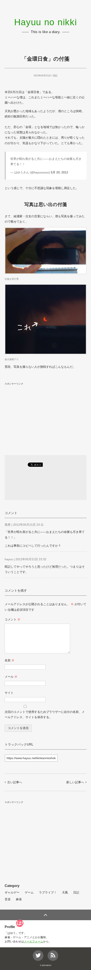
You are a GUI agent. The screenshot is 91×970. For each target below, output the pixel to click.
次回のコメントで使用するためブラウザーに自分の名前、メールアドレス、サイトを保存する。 (45, 714)
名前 (9, 660)
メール (11, 676)
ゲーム (29, 892)
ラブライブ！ (48, 892)
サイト (9, 692)
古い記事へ (14, 782)
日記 (55, 75)
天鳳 (65, 892)
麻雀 (19, 899)
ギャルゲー (12, 892)
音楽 (8, 899)
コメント (12, 619)
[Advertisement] (46, 416)
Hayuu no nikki (45, 22)
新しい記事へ (75, 782)
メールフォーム (33, 941)
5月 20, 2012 (59, 172)
